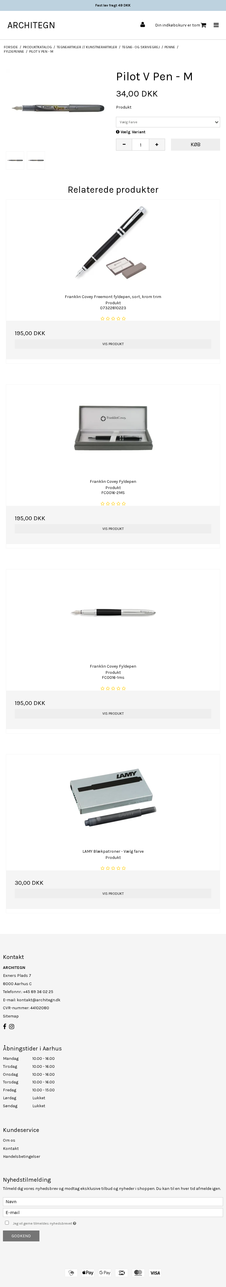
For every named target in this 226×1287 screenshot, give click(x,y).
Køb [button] (196, 144)
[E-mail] (113, 1212)
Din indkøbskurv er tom (177, 25)
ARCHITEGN (31, 25)
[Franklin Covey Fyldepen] (113, 428)
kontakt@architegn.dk (38, 999)
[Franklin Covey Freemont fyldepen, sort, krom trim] (113, 243)
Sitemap (11, 1016)
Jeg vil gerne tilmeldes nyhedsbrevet (59, 1222)
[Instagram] (11, 1027)
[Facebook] (4, 1027)
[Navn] (113, 1201)
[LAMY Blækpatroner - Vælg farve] (113, 797)
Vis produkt (113, 344)
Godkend (21, 1235)
